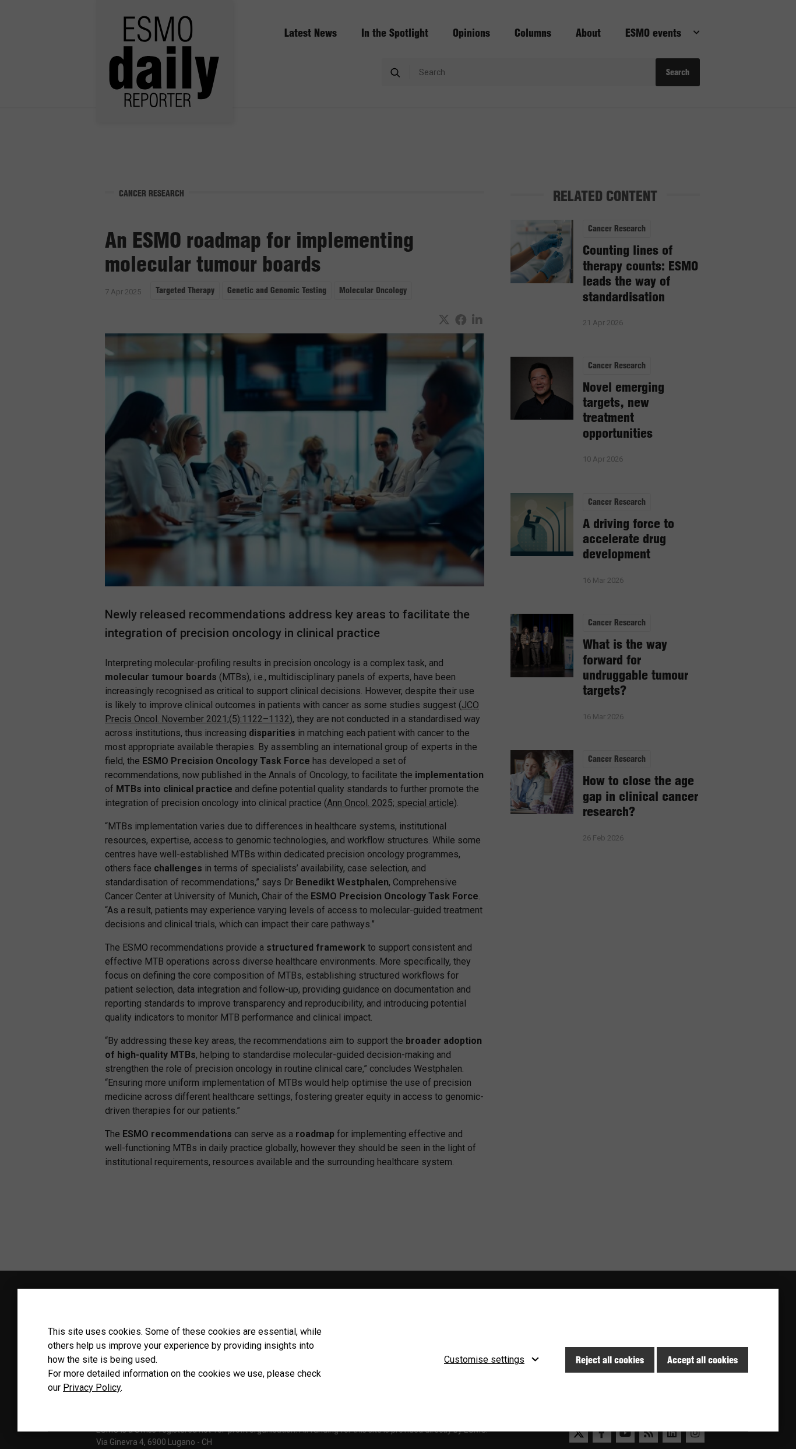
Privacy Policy (92, 1387)
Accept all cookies (702, 1360)
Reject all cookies (610, 1360)
